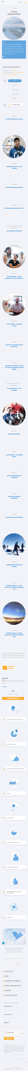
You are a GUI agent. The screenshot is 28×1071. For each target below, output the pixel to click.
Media (6, 976)
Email (6, 1022)
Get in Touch (9, 971)
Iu (22, 2)
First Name (8, 1006)
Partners (8, 990)
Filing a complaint (11, 995)
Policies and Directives (13, 985)
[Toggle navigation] (26, 2)
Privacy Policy (14, 1066)
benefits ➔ (14, 70)
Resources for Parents (13, 981)
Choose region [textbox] (16, 104)
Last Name (8, 1014)
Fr (19, 2)
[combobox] (17, 104)
